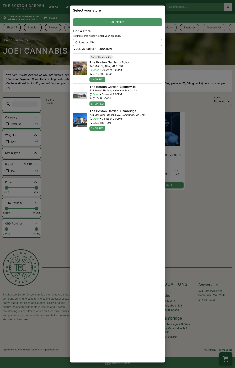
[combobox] (114, 42)
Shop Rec (97, 79)
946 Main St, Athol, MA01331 (106, 66)
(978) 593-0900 (102, 73)
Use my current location (94, 48)
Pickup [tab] (120, 22)
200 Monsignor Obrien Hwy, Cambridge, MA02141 (118, 114)
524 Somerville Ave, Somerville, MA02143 (113, 90)
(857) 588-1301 (102, 122)
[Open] (159, 42)
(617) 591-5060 (102, 98)
